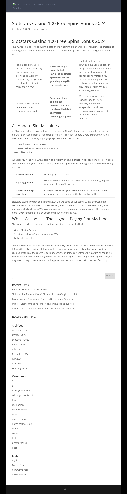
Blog (14, 400)
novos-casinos (19, 419)
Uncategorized (19, 442)
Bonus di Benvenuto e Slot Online (29, 289)
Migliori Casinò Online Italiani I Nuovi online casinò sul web (43, 303)
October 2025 (19, 334)
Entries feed (18, 465)
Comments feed (20, 469)
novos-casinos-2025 (22, 423)
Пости (15, 447)
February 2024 (19, 368)
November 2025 (20, 330)
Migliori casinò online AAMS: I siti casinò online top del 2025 (43, 308)
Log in (15, 460)
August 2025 (18, 344)
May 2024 (17, 363)
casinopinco (18, 404)
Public (15, 433)
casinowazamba (20, 409)
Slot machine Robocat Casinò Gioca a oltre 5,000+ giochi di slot (44, 294)
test (14, 438)
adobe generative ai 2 (23, 395)
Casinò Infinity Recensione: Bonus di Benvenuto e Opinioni (42, 299)
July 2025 (16, 349)
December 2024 (20, 354)
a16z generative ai (21, 390)
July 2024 (16, 358)
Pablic (15, 428)
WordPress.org (19, 474)
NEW (14, 414)
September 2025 (20, 339)
